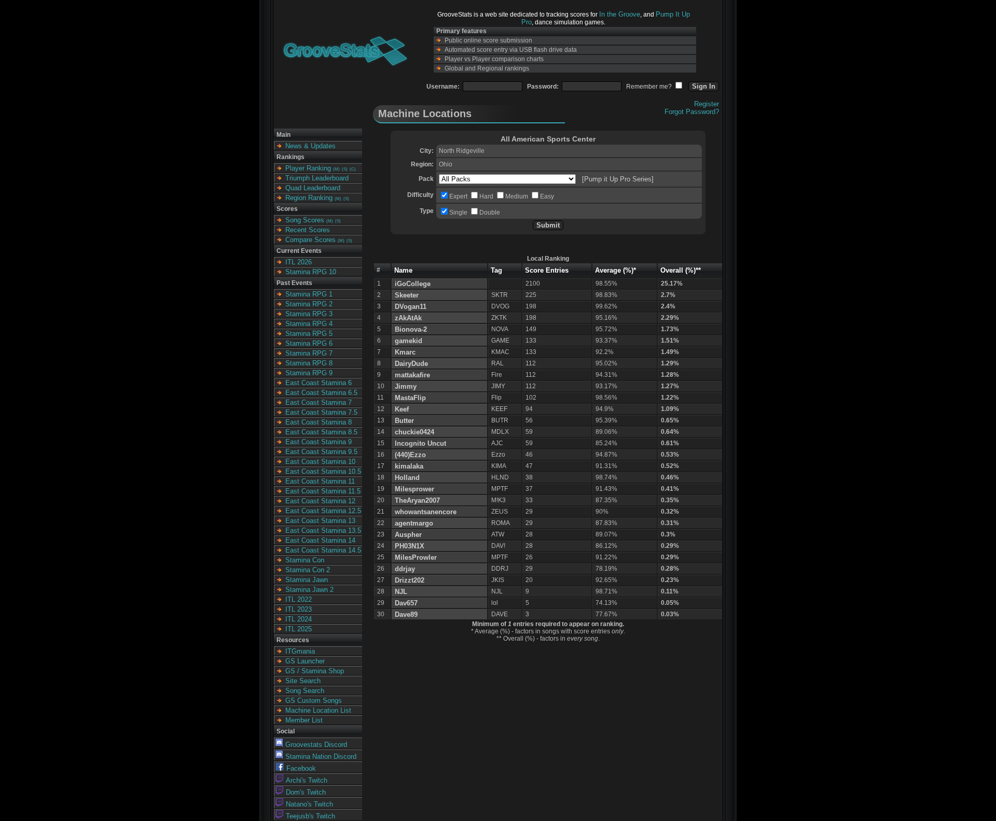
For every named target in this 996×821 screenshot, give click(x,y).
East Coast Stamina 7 (318, 402)
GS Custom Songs (313, 700)
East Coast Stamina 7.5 (321, 412)
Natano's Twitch (309, 804)
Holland (407, 478)
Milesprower (414, 489)
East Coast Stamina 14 (320, 540)
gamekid (408, 341)
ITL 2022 (298, 599)
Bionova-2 (411, 329)
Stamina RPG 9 (309, 373)
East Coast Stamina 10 (320, 461)
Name (403, 270)
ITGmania (300, 651)
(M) (336, 169)
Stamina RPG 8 (309, 363)
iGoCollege (413, 284)
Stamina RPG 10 (310, 272)
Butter (404, 420)
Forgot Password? (692, 112)
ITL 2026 (298, 262)
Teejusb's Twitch (310, 816)
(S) (345, 169)
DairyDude (411, 363)
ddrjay (405, 569)
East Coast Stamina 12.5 (323, 511)
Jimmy (406, 386)
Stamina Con (304, 560)
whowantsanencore (426, 512)
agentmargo (414, 523)
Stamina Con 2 (307, 570)
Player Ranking (308, 168)
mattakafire (412, 375)
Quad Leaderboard (312, 188)
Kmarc (405, 352)
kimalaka (409, 466)
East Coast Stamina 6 (318, 383)
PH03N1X (409, 546)
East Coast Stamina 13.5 (323, 530)
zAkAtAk (408, 318)
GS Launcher (305, 661)
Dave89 (406, 614)
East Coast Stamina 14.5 (323, 550)
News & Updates (310, 146)
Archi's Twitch (306, 780)
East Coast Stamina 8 (318, 422)
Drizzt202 (409, 580)
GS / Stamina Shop (314, 671)
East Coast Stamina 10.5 (323, 471)
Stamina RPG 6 (309, 343)
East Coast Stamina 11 (320, 481)
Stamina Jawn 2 (309, 589)
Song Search (304, 691)
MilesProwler (416, 557)
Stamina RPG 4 (309, 324)
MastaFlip (410, 398)
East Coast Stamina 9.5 (321, 452)
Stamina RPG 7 (309, 353)
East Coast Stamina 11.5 (323, 491)
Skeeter (407, 295)
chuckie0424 (414, 432)
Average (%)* (615, 270)
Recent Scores (307, 230)
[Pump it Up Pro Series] (618, 179)
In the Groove (619, 14)
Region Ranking (309, 198)
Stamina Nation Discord (320, 756)
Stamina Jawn (306, 580)
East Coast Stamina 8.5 (321, 432)
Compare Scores (310, 240)
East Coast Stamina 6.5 (321, 393)
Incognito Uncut (420, 443)
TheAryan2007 (417, 500)
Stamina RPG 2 (309, 304)
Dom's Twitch (306, 792)
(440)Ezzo (410, 455)
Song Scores (304, 220)
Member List (304, 720)
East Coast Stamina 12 (320, 501)
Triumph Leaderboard (317, 178)
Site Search (303, 681)
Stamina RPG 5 (309, 333)
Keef (402, 409)
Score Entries (547, 270)
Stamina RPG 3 (309, 314)
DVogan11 (410, 306)
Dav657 (406, 603)
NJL (401, 592)
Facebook (301, 768)
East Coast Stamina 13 (320, 521)
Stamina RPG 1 (309, 294)
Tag (496, 270)
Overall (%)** (680, 270)
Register (706, 104)
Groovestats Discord (316, 744)
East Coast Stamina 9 (318, 442)
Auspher (408, 535)
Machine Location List (318, 710)
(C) (353, 169)
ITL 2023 (298, 609)
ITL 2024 (298, 619)
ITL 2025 (298, 629)
